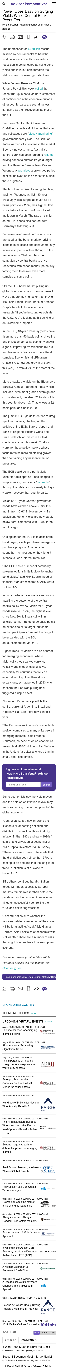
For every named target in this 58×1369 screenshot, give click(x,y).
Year (52, 1333)
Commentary (29, 1340)
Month (44, 1333)
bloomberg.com (12, 968)
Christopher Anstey (13, 1360)
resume (48, 154)
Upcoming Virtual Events (23, 1021)
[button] (4, 37)
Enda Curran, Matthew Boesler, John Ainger (27, 24)
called (39, 88)
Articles (10, 1340)
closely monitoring (40, 133)
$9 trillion (34, 49)
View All (34, 1013)
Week (36, 1333)
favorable (43, 482)
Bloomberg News (24, 1350)
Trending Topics (15, 1013)
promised (24, 170)
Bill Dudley (10, 1350)
